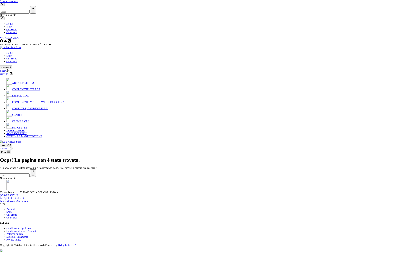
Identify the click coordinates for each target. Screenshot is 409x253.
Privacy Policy (13, 239)
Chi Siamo (11, 58)
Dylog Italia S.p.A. (67, 245)
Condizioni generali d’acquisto (21, 231)
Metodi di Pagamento (17, 236)
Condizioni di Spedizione (19, 228)
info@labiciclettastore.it (12, 198)
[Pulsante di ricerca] (33, 173)
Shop (9, 55)
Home (9, 52)
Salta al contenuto (9, 1)
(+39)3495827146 (9, 195)
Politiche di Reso (14, 234)
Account (10, 209)
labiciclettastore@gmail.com (14, 201)
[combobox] (15, 175)
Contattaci (11, 61)
